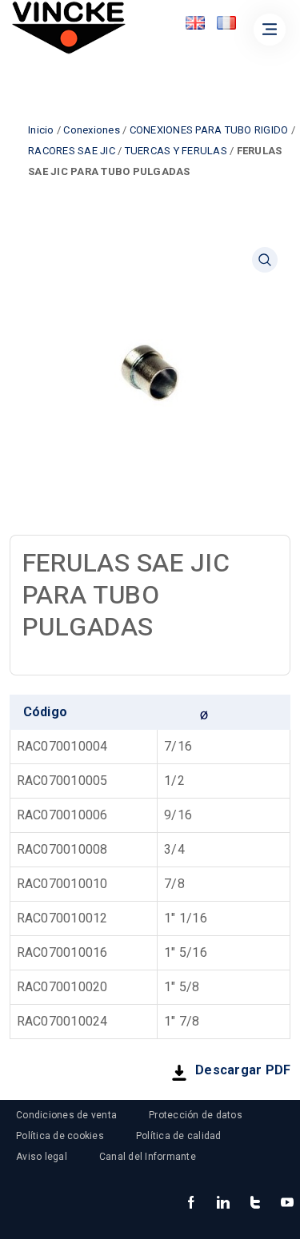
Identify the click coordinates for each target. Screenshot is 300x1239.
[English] (195, 23)
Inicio (41, 130)
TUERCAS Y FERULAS (176, 151)
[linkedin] (223, 1204)
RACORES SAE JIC (71, 151)
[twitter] (255, 1204)
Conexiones (91, 130)
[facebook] (191, 1204)
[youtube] (287, 1204)
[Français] (226, 23)
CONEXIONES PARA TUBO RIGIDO (209, 130)
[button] (265, 260)
